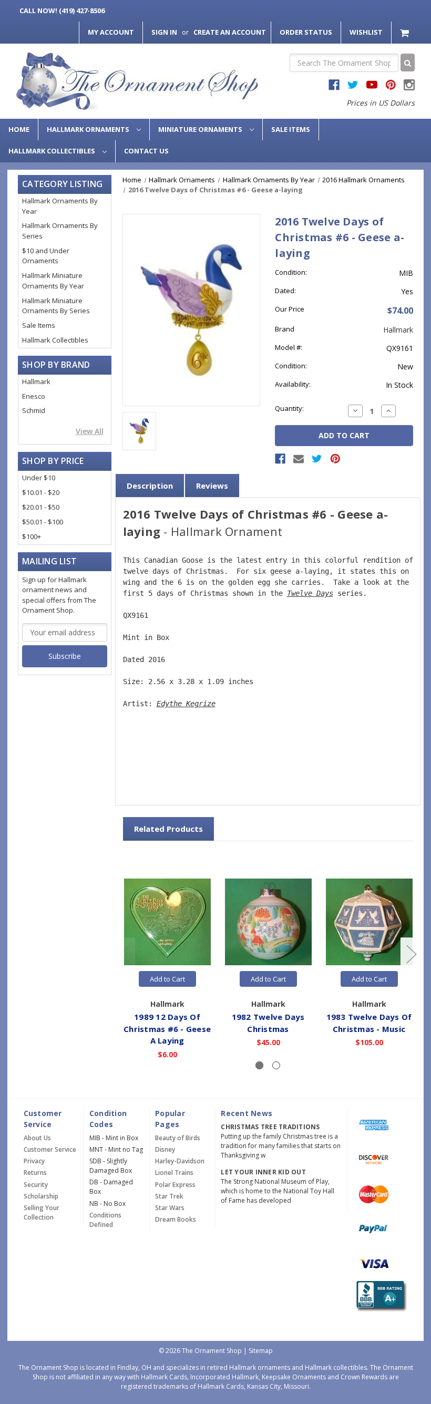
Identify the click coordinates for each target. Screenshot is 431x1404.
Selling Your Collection (41, 1212)
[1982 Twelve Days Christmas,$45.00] (268, 922)
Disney (165, 1149)
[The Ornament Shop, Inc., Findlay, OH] (380, 1296)
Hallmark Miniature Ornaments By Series (56, 306)
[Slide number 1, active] (259, 1065)
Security (36, 1184)
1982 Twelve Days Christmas (268, 1022)
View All (90, 431)
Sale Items (290, 129)
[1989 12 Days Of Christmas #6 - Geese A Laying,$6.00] (167, 922)
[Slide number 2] (276, 1065)
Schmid (33, 410)
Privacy (34, 1161)
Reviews (212, 485)
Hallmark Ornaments (89, 129)
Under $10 (38, 477)
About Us (37, 1137)
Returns (35, 1172)
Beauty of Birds (177, 1137)
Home (18, 129)
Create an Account (229, 32)
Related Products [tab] (168, 828)
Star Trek (169, 1196)
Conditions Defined (105, 1220)
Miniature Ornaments (201, 129)
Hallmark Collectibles (52, 151)
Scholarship (41, 1196)
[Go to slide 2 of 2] (124, 953)
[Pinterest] (335, 458)
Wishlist (366, 32)
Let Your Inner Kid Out (263, 1172)
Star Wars (169, 1207)
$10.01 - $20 (40, 492)
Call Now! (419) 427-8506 (62, 10)
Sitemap (261, 1350)
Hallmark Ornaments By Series (60, 231)
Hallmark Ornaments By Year (60, 206)
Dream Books (175, 1219)
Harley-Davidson (179, 1161)
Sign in (164, 32)
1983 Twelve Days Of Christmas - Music (369, 1022)
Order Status (306, 32)
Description (150, 485)
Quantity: (289, 408)
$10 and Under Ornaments (45, 256)
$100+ (31, 536)
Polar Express (175, 1184)
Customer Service (50, 1149)
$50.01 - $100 (42, 521)
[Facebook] (280, 458)
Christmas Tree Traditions (270, 1126)
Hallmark (36, 381)
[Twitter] (317, 458)
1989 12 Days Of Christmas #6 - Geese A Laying (167, 1028)
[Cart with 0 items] (405, 32)
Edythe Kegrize (186, 703)
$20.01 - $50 (40, 507)
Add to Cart (167, 979)
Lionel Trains (174, 1172)
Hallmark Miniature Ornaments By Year (53, 281)
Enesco (33, 396)
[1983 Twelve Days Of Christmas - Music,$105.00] (369, 922)
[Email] (298, 458)
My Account (111, 32)
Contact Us (146, 151)
